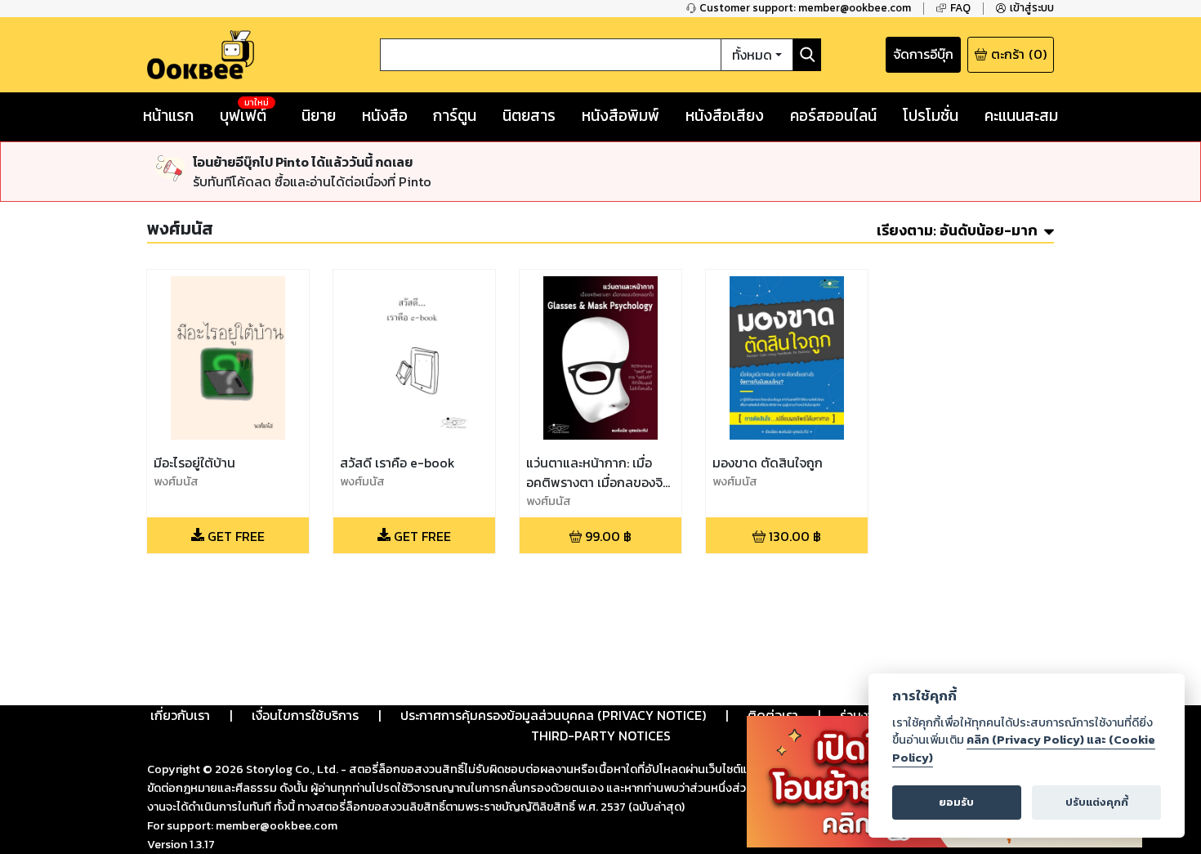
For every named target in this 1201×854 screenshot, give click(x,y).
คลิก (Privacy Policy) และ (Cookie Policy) (1023, 749)
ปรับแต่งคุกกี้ (1096, 802)
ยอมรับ (956, 802)
